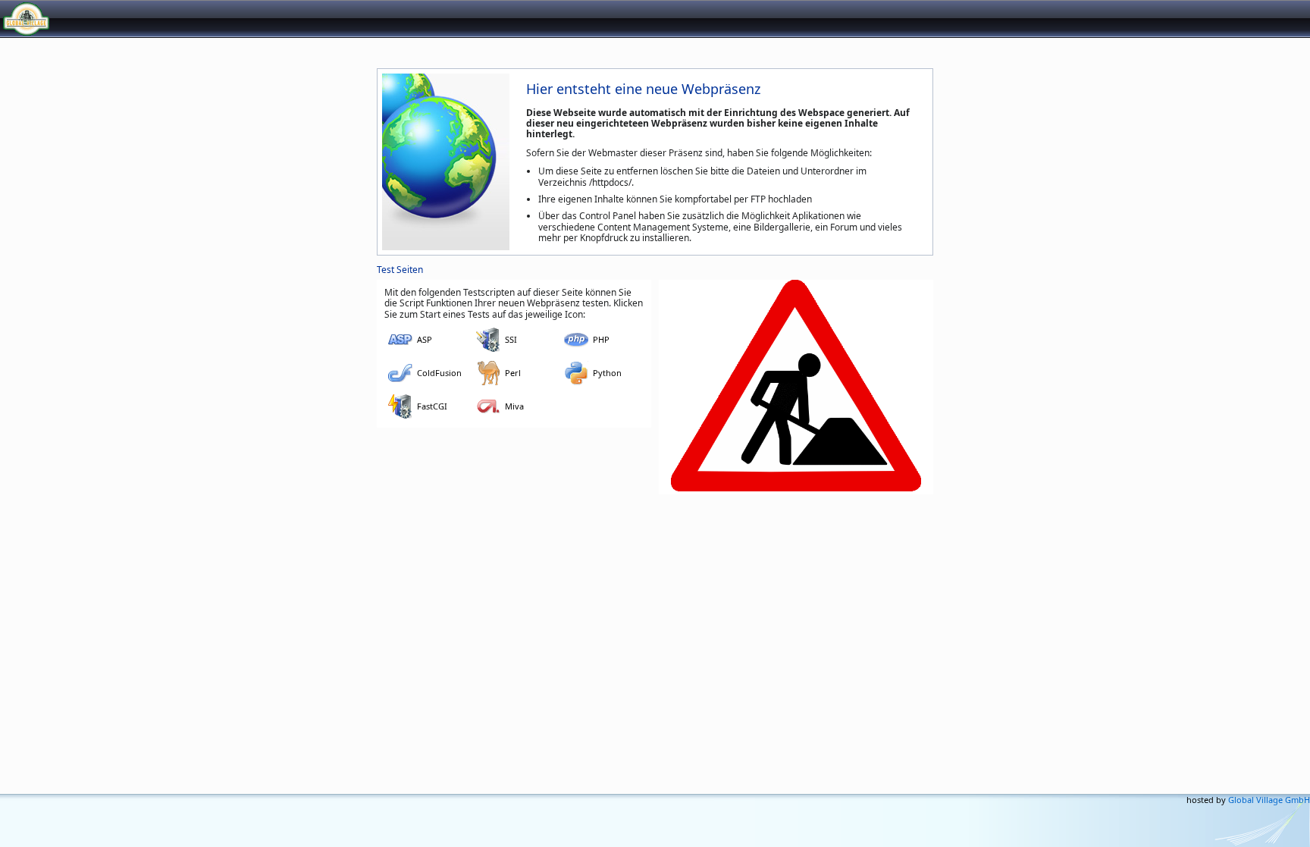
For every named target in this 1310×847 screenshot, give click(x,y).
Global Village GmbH (79, 18)
